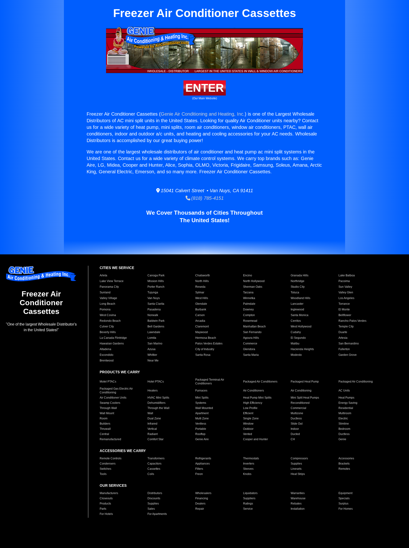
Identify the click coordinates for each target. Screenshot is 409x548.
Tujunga (152, 292)
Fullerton (344, 349)
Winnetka (249, 298)
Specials (344, 498)
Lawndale (153, 332)
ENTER (204, 88)
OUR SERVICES (113, 485)
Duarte (342, 332)
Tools (103, 474)
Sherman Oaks (252, 286)
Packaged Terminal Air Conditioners (209, 381)
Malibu (295, 343)
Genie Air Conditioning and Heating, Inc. (203, 114)
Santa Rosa (202, 355)
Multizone (297, 413)
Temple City (346, 326)
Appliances (202, 463)
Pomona (105, 309)
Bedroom (344, 429)
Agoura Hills (251, 337)
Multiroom (344, 413)
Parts (103, 508)
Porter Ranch (155, 286)
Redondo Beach (110, 320)
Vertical (152, 429)
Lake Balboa (346, 275)
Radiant (152, 434)
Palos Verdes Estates (208, 343)
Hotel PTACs (155, 381)
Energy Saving (347, 402)
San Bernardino (348, 343)
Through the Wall (158, 408)
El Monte (344, 309)
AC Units (344, 390)
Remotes (344, 468)
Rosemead (250, 320)
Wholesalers (203, 493)
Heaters (152, 390)
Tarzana (248, 292)
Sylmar (199, 292)
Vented (247, 434)
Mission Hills (155, 281)
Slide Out (296, 423)
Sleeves (248, 468)
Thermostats (251, 458)
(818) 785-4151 (207, 198)
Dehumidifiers (156, 402)
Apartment (202, 413)
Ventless (200, 423)
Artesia (342, 337)
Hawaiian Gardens (112, 343)
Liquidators (250, 493)
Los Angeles (346, 298)
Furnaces (201, 390)
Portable (200, 429)
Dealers (200, 503)
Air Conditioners (253, 390)
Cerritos (296, 320)
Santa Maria (251, 355)
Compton (249, 315)
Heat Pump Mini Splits (257, 397)
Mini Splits (202, 397)
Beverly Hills (108, 332)
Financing (201, 498)
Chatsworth (202, 275)
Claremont (202, 326)
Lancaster (297, 303)
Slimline (343, 423)
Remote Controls (110, 458)
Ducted (295, 434)
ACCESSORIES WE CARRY (123, 451)
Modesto (296, 355)
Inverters (248, 463)
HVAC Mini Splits (158, 397)
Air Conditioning (301, 390)
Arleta (103, 275)
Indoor (295, 429)
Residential (345, 408)
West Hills (201, 298)
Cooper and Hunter (255, 439)
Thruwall (105, 429)
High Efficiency (252, 402)
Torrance (344, 303)
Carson (200, 315)
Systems (200, 402)
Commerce (250, 343)
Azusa (151, 349)
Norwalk (152, 315)
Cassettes (153, 468)
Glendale (201, 303)
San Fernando (252, 332)
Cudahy (296, 332)
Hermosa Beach (205, 337)
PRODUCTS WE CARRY (120, 372)
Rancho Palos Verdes (352, 320)
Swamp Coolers (110, 402)
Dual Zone (154, 418)
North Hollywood (254, 281)
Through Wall (108, 408)
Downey (248, 309)
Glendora (249, 349)
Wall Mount (107, 413)
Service (248, 508)
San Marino (154, 343)
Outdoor (248, 429)
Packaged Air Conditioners (260, 381)
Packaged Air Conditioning (355, 381)
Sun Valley (345, 286)
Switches (105, 468)
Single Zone (251, 418)
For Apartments (157, 514)
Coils (150, 474)
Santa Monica (299, 315)
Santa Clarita (155, 303)
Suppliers (249, 498)
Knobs (247, 474)
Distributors (154, 493)
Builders (105, 423)
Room (103, 418)
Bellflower (344, 315)
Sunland (105, 292)
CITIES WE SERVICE (117, 268)
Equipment (345, 493)
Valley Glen (345, 292)
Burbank (200, 309)
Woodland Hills (300, 298)
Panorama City (109, 286)
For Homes (345, 508)
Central (104, 434)
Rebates (296, 503)
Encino (247, 275)
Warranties (298, 493)
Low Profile (250, 408)
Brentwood (107, 360)
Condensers (108, 463)
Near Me (153, 360)
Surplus (343, 503)
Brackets (344, 463)
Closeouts (106, 498)
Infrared (152, 423)
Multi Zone (202, 418)
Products (105, 503)
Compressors (299, 458)
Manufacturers (109, 493)
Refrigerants (203, 458)
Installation (298, 508)
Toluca (295, 292)
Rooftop (200, 434)
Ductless (296, 418)
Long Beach (107, 303)
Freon (199, 474)
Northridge (297, 281)
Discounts (153, 498)
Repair (199, 508)
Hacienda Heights (302, 349)
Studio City (298, 286)
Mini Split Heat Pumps (305, 397)
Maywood (201, 332)
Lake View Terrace (112, 281)
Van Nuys (153, 298)
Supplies (296, 463)
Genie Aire (202, 439)
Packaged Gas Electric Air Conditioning (116, 390)
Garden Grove (347, 355)
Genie (342, 439)
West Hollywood (301, 326)
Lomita (151, 337)
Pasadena (154, 309)
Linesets (296, 468)
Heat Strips (298, 474)
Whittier (152, 355)
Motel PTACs (108, 381)
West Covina (108, 315)
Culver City (107, 326)
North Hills (202, 281)
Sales (151, 508)
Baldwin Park (155, 320)
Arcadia (200, 320)
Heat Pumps (346, 397)
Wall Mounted (204, 408)
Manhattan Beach (254, 326)
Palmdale (249, 303)
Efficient (248, 413)
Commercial (298, 408)
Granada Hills (299, 275)
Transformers (155, 458)
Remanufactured (110, 439)
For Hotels (106, 514)
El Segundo (298, 337)
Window (248, 423)
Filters (199, 468)
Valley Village (108, 298)
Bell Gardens (155, 326)
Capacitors (154, 463)
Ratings (248, 503)
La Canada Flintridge (113, 337)
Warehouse (298, 498)
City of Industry (204, 349)
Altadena (105, 349)
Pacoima (344, 281)
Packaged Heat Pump (305, 381)
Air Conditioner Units (113, 397)
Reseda (200, 286)
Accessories (346, 458)
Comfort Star (155, 439)
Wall (150, 413)
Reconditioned (300, 402)
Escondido (106, 355)
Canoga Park (155, 275)
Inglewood (297, 309)
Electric (343, 418)
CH (293, 439)
